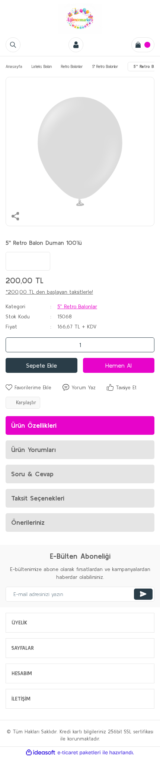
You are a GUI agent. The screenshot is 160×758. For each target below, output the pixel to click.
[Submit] (143, 594)
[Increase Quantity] (146, 345)
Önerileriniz (28, 522)
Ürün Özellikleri (34, 425)
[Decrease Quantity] (13, 345)
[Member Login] (75, 44)
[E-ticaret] (79, 753)
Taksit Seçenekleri (37, 498)
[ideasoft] (40, 752)
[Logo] (80, 19)
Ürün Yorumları (33, 449)
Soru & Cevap (32, 474)
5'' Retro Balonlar (77, 306)
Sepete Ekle (41, 365)
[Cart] (142, 44)
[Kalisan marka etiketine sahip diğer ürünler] (28, 261)
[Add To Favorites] (28, 388)
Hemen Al (118, 365)
